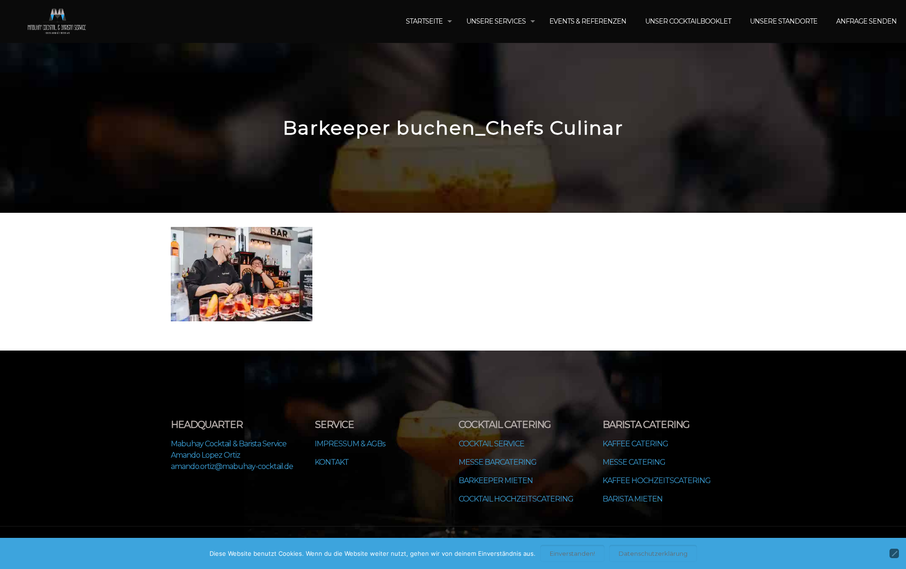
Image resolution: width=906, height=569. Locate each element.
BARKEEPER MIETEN (496, 480)
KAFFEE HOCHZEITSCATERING (657, 480)
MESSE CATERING (634, 462)
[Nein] (894, 553)
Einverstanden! (572, 553)
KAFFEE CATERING (635, 443)
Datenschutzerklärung (653, 553)
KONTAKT (332, 462)
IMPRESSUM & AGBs (350, 443)
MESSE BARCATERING (498, 462)
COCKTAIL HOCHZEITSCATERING (516, 498)
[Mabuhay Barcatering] (56, 21)
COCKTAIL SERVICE (491, 443)
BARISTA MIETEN (633, 498)
